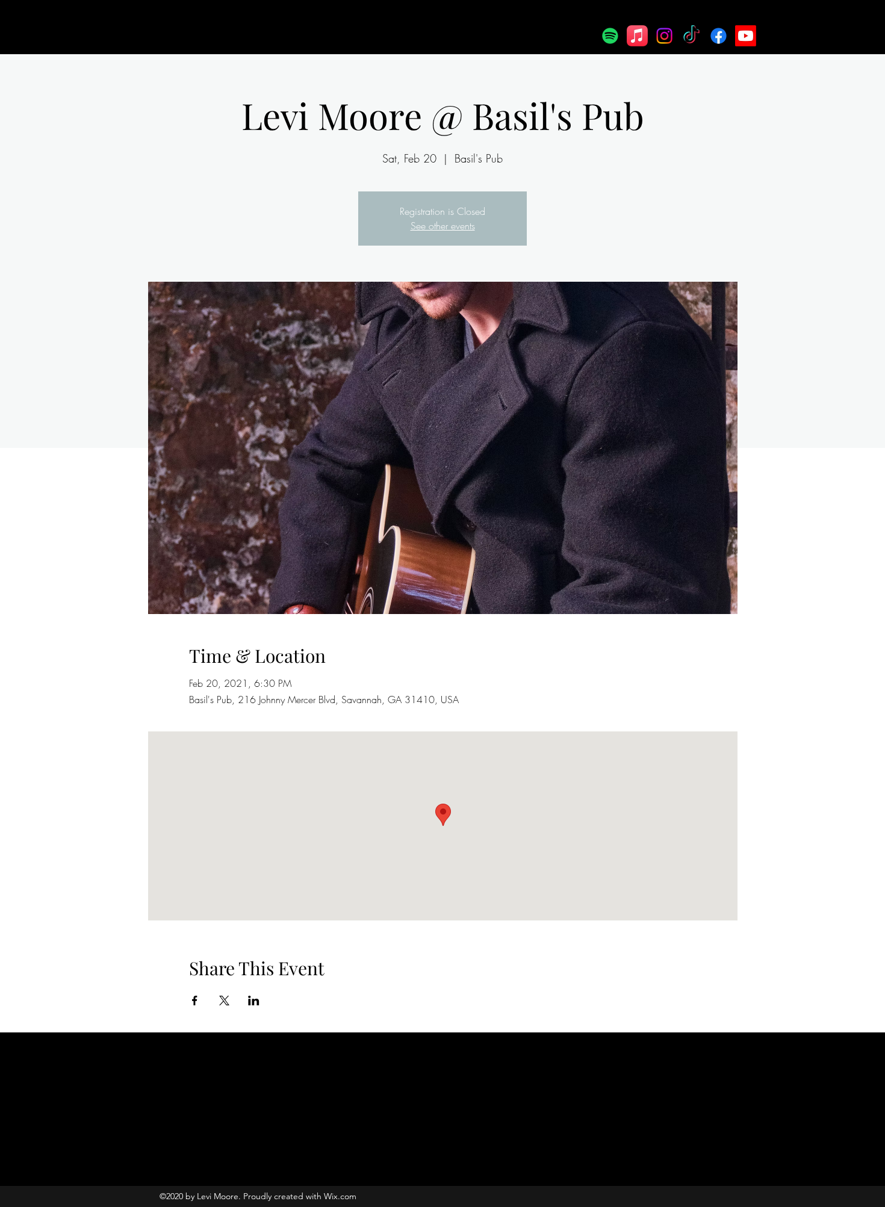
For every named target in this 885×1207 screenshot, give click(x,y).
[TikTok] (691, 35)
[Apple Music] (637, 35)
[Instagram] (664, 35)
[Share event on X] (224, 1000)
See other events (443, 225)
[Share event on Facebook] (194, 1000)
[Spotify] (610, 35)
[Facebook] (718, 35)
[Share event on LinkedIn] (253, 1000)
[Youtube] (745, 35)
